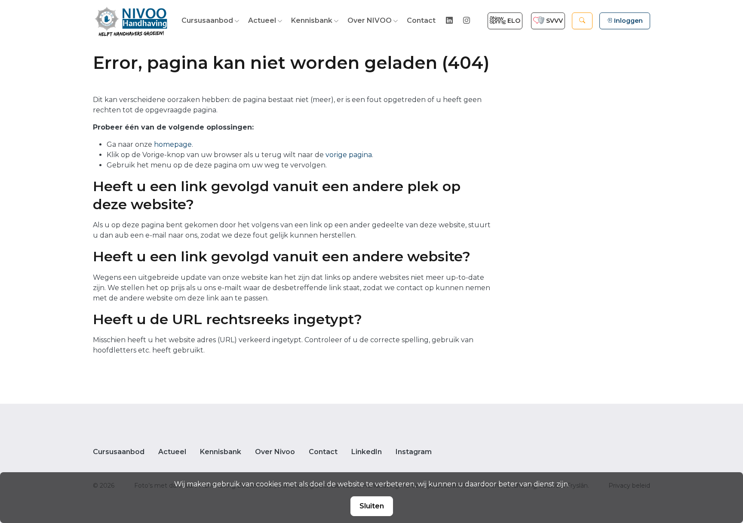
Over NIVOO (369, 20)
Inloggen (628, 21)
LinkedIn (366, 452)
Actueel (262, 20)
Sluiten (371, 506)
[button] (582, 20)
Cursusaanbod (207, 20)
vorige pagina (348, 155)
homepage (173, 144)
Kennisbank (311, 20)
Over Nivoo (275, 452)
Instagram (414, 452)
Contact (421, 20)
